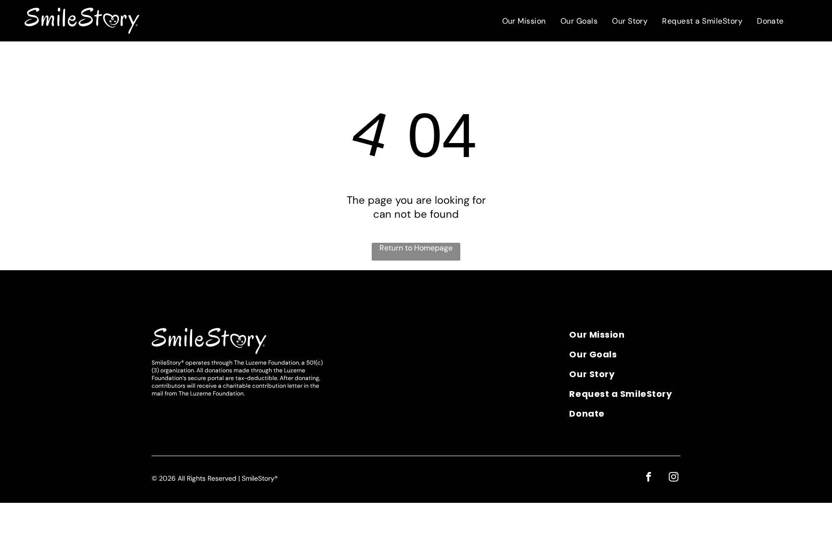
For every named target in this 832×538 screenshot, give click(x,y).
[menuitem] (524, 21)
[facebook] (648, 478)
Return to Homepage (416, 248)
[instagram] (673, 478)
